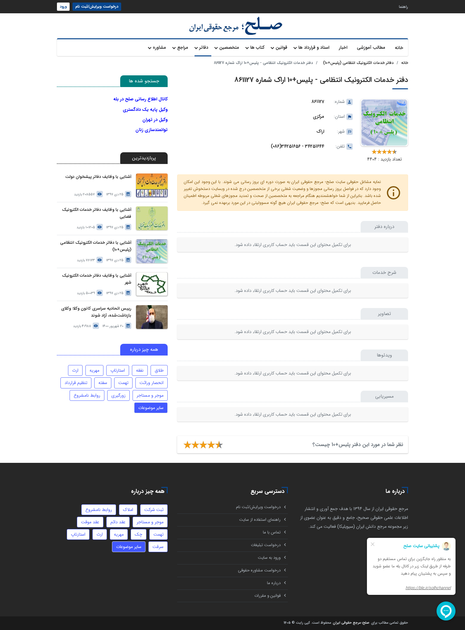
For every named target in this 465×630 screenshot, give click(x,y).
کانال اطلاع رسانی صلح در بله (140, 99)
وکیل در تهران (155, 119)
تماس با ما (272, 532)
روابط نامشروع (87, 395)
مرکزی (318, 116)
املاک (128, 509)
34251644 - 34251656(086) (297, 146)
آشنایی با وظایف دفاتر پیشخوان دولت (98, 176)
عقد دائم (118, 522)
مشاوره (159, 47)
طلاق (159, 370)
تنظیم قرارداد (76, 382)
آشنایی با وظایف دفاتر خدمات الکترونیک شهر (96, 279)
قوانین (281, 47)
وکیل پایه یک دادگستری (145, 109)
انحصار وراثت (152, 382)
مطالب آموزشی (371, 47)
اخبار (343, 47)
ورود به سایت (269, 557)
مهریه (94, 370)
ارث (75, 370)
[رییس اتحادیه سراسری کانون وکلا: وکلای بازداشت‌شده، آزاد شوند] (152, 317)
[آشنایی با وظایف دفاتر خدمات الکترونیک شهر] (152, 284)
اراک (320, 131)
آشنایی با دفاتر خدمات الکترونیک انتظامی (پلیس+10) (95, 246)
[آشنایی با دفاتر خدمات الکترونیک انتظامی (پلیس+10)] (152, 251)
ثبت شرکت (154, 509)
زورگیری (118, 395)
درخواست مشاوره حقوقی (259, 570)
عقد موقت (90, 522)
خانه (399, 47)
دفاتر (203, 47)
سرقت (158, 546)
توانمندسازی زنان (151, 129)
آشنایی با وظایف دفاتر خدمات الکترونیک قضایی (96, 213)
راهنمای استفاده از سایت (260, 519)
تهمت (123, 382)
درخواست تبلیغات (266, 545)
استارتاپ (117, 370)
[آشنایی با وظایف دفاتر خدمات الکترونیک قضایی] (152, 218)
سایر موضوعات (151, 407)
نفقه (140, 370)
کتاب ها (257, 47)
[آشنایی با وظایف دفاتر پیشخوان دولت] (152, 185)
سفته (102, 382)
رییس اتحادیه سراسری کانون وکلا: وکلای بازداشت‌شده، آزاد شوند (96, 312)
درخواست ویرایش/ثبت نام (96, 6)
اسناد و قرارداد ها (313, 47)
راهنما (403, 6)
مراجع (182, 47)
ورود (63, 6)
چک (138, 534)
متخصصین (229, 47)
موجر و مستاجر (150, 395)
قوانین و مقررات (267, 595)
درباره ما (274, 583)
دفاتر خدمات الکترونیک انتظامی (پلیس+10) (358, 63)
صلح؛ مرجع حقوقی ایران (351, 623)
